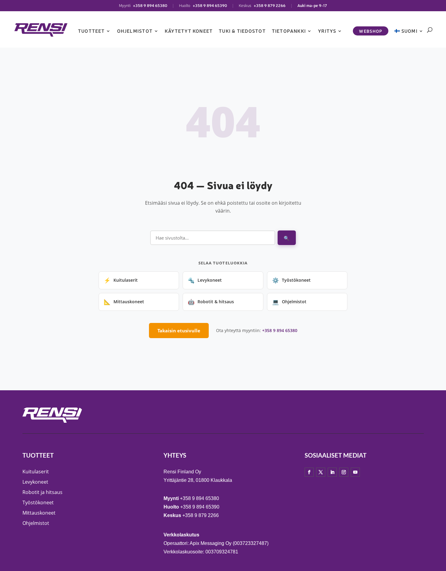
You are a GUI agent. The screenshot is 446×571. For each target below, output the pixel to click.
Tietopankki (289, 31)
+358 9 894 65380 (150, 5)
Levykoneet (205, 280)
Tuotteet (91, 31)
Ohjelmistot (135, 31)
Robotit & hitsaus (211, 301)
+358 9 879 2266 (270, 5)
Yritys (327, 31)
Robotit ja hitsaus (42, 492)
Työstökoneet (291, 280)
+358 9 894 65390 (210, 5)
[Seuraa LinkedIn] (332, 471)
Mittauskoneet (124, 301)
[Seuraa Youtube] (355, 471)
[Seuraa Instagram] (343, 471)
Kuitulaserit (121, 280)
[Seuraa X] (320, 471)
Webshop (370, 31)
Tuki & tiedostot (242, 31)
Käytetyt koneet (189, 31)
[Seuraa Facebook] (309, 471)
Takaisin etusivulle (178, 330)
